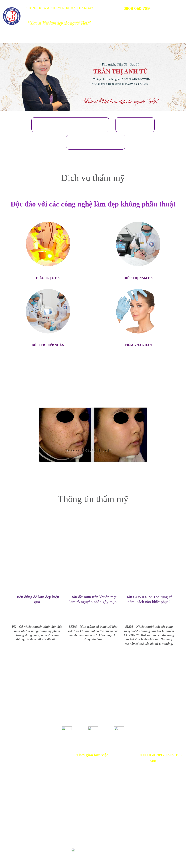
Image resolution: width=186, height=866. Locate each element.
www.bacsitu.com (60, 857)
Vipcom (20, 850)
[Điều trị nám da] (138, 244)
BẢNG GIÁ (77, 38)
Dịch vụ (135, 125)
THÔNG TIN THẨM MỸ (100, 38)
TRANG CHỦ (9, 38)
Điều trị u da (48, 278)
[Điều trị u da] (48, 244)
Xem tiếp (37, 656)
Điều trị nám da (138, 278)
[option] (93, 77)
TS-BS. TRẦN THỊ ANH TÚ (70, 125)
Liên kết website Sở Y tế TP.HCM (32, 801)
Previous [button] (8, 437)
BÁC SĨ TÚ (48, 38)
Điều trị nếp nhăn (48, 345)
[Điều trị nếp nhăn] (48, 311)
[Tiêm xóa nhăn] (138, 311)
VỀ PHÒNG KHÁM (27, 38)
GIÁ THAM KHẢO (95, 142)
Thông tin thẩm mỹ (93, 499)
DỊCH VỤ (62, 38)
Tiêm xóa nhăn (138, 345)
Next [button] (178, 437)
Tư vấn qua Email (138, 801)
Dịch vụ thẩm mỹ (93, 178)
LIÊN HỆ (122, 38)
